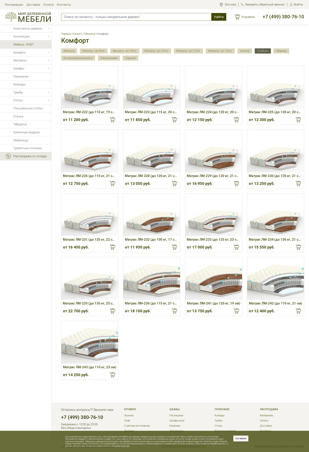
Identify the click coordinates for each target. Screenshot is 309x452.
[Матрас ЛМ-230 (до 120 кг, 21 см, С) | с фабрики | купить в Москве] (275, 151)
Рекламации (14, 4)
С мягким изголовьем (137, 425)
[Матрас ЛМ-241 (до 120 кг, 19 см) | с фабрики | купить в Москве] (213, 278)
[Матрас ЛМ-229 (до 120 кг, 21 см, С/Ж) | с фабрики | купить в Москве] (213, 151)
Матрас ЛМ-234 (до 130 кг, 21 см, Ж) (275, 239)
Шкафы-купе (176, 420)
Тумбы (218, 420)
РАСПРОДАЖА (269, 409)
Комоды (219, 415)
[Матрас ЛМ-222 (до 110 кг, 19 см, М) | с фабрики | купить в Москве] (89, 87)
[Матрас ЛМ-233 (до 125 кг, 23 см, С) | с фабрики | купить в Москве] (213, 215)
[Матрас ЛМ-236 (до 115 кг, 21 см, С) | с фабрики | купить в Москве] (151, 278)
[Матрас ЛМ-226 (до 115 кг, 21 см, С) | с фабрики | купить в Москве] (89, 151)
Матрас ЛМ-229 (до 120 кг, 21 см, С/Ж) (213, 176)
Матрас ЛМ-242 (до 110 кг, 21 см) (275, 303)
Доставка (33, 4)
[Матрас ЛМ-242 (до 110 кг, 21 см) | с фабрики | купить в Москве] (275, 278)
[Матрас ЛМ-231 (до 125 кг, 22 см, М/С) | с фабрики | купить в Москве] (89, 215)
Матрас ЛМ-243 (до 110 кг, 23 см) (89, 367)
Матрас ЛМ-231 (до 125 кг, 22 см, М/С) (90, 239)
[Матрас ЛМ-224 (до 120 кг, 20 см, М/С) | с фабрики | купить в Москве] (213, 87)
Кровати (130, 409)
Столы (218, 425)
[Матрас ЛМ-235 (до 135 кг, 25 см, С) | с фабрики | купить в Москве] (89, 278)
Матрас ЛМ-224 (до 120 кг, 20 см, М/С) (213, 112)
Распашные (176, 415)
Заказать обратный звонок (265, 4)
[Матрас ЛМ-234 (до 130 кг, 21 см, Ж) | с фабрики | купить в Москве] (275, 215)
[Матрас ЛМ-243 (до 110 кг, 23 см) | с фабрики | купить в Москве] (89, 342)
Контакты (64, 4)
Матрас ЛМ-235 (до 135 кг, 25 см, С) (90, 303)
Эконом (128, 415)
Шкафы (174, 409)
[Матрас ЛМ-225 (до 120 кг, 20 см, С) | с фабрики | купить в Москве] (275, 87)
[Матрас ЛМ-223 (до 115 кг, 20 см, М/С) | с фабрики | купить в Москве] (151, 87)
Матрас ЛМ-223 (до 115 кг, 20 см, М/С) (151, 112)
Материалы (266, 415)
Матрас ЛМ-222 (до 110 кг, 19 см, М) (90, 112)
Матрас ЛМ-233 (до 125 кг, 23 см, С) (213, 239)
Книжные (174, 425)
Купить (112, 120)
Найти (219, 17)
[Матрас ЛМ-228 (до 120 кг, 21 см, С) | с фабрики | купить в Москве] (151, 151)
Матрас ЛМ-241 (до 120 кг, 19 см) (213, 303)
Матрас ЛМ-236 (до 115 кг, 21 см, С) (151, 303)
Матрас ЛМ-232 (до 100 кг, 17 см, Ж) (151, 239)
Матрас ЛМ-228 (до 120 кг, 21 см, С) (151, 176)
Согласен (240, 438)
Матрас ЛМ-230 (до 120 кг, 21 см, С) (275, 176)
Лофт (127, 420)
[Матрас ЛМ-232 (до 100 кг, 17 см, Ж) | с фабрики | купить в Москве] (151, 215)
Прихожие (222, 409)
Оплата (48, 4)
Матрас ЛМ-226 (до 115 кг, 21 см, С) (90, 176)
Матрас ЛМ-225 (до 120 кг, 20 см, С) (275, 112)
